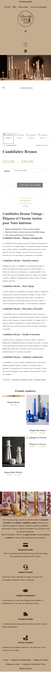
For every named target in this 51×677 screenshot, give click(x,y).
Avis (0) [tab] (25, 206)
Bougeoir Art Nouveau (38, 444)
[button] (25, 51)
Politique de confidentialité (21, 660)
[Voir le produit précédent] (4, 145)
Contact (6, 660)
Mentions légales (25, 668)
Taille (7, 171)
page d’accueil (30, 534)
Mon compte (23, 7)
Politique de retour (13, 664)
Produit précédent (11, 145)
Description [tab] (25, 201)
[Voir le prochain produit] (47, 145)
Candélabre (15, 379)
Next (48, 138)
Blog (14, 7)
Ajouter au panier (29, 185)
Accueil (7, 7)
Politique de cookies (40, 660)
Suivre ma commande (38, 7)
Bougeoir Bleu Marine (37, 430)
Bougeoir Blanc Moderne (13, 472)
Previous (3, 138)
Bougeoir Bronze (13, 402)
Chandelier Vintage (26, 379)
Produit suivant (40, 145)
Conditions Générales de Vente (33, 664)
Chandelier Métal (39, 379)
